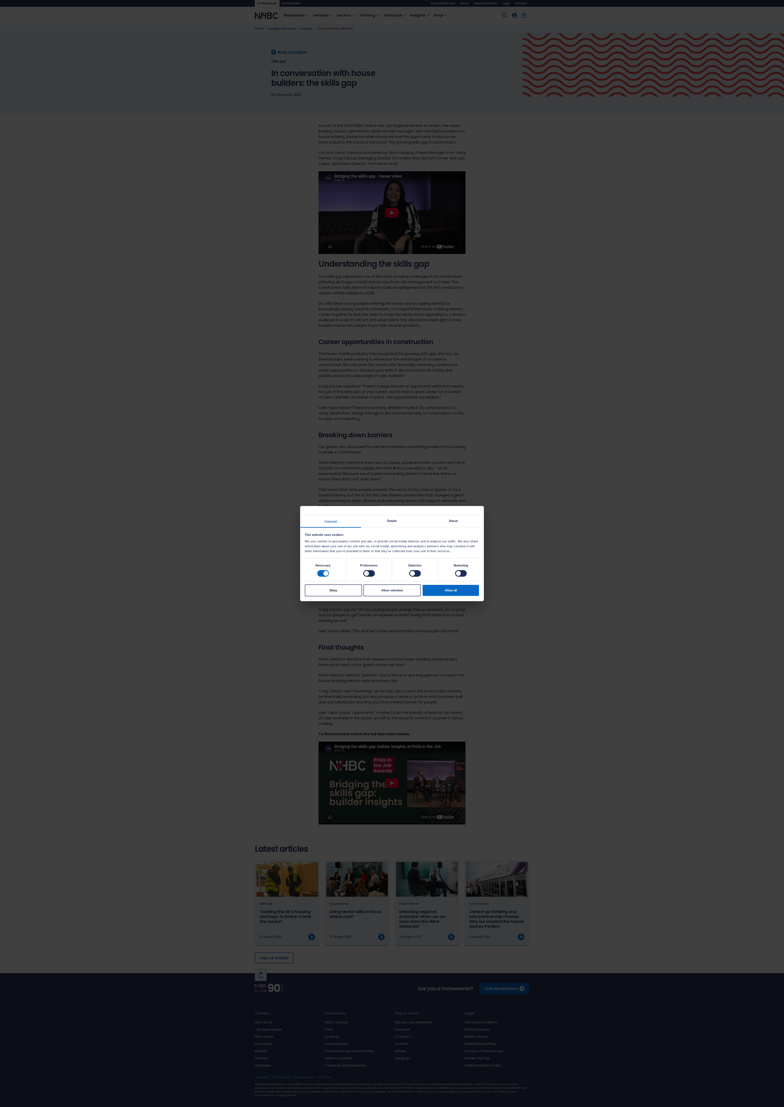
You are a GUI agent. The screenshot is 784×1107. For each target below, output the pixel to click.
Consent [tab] (331, 521)
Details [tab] (392, 520)
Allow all (451, 590)
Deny (333, 590)
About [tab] (453, 520)
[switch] (369, 573)
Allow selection (392, 590)
